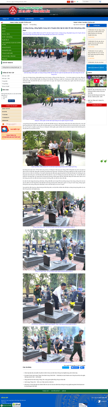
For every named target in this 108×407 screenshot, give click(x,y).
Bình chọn (11, 100)
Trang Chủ (6, 18)
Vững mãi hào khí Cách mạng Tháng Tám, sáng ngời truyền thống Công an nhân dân (44, 379)
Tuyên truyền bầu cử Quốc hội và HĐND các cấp (11, 43)
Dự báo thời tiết (6, 108)
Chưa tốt (5, 97)
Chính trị (4, 28)
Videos (42, 18)
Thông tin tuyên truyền (7, 53)
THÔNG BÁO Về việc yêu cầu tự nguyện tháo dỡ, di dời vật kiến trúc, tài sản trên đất (96, 28)
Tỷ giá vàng (5, 114)
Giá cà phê (4, 111)
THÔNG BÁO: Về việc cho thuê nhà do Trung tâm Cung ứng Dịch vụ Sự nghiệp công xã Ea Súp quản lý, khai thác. (96, 49)
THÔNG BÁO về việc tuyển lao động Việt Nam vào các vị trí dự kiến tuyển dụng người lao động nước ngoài (96, 38)
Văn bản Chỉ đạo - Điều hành (8, 56)
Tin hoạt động (33, 24)
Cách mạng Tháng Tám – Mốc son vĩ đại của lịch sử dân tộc (39, 382)
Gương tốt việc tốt (6, 47)
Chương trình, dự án (6, 50)
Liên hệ (64, 391)
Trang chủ (25, 24)
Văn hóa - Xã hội (6, 34)
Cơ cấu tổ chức (29, 18)
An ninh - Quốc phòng (7, 37)
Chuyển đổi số (5, 39)
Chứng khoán (5, 120)
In (82, 367)
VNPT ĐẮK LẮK (103, 397)
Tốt (4, 98)
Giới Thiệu (16, 18)
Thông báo (4, 59)
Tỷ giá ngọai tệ (5, 117)
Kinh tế (3, 31)
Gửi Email (75, 367)
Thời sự (4, 25)
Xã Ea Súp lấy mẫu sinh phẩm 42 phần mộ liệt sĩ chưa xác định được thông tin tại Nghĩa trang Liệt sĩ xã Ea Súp (50, 373)
